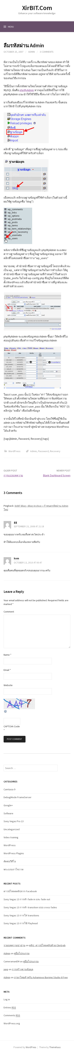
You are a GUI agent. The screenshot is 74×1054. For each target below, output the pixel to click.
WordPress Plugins (14, 853)
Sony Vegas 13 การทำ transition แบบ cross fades (30, 907)
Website (8, 685)
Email (7, 670)
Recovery (55, 451)
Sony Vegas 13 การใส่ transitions (21, 915)
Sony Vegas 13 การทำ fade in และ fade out (27, 899)
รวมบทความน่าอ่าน (14, 945)
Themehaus (55, 1047)
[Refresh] (6, 711)
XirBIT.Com (37, 8)
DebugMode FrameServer (17, 797)
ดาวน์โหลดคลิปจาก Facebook (20, 891)
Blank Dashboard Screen (56, 475)
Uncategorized (12, 829)
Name (7, 654)
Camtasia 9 (9, 789)
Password (43, 451)
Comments (12, 1015)
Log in (7, 999)
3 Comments (47, 51)
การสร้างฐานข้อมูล (22, 969)
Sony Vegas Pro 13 (14, 821)
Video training (11, 837)
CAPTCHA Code (12, 726)
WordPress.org (12, 1023)
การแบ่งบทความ (13, 475)
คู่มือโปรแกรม (21, 953)
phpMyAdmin (27, 90)
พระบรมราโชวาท (13, 869)
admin (31, 51)
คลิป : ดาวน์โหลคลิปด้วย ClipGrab (47, 945)
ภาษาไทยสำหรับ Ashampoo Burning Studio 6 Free (41, 977)
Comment (9, 611)
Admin (33, 451)
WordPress (14, 451)
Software (8, 813)
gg (15, 522)
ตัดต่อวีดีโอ (10, 861)
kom (16, 558)
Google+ (8, 805)
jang (6, 969)
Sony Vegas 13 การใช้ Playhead (21, 923)
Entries (10, 1007)
